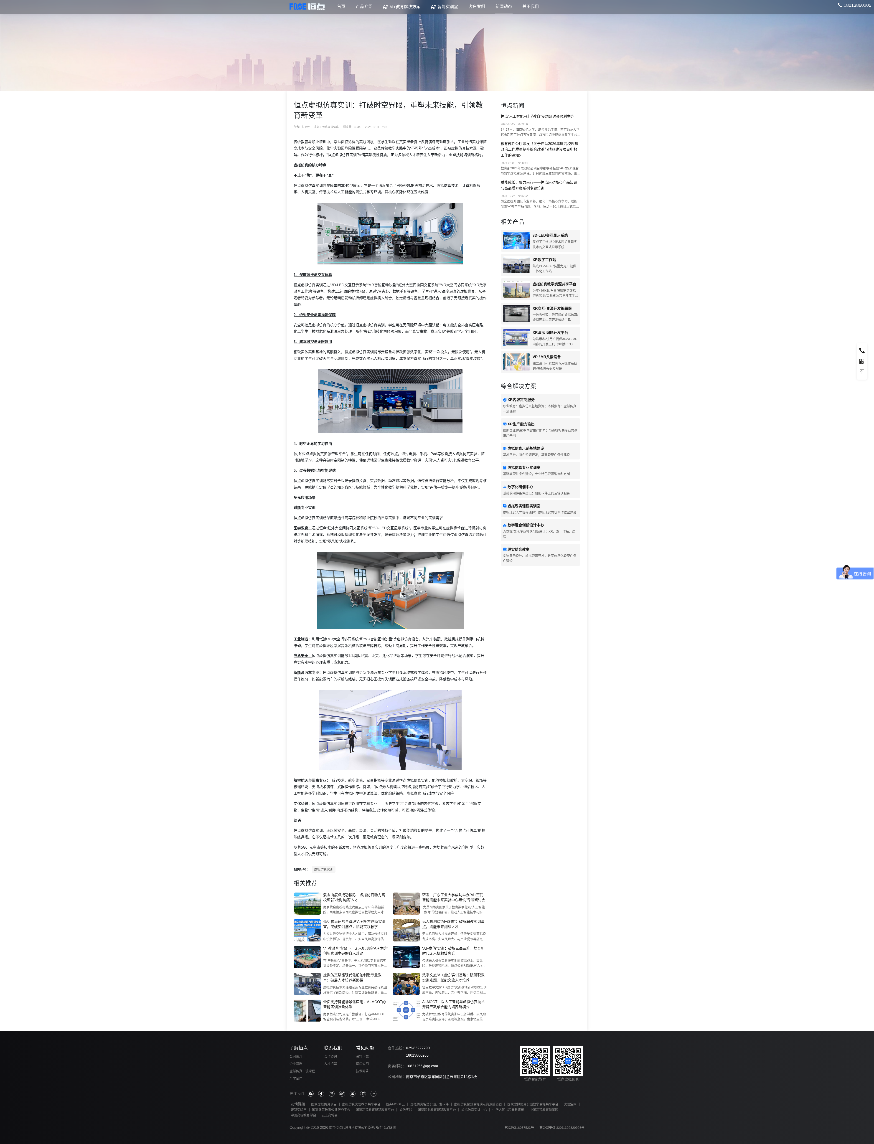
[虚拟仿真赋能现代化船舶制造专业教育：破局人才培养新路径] (307, 984)
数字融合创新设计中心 (526, 525)
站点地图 (390, 1127)
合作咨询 (330, 1056)
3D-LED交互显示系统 (550, 235)
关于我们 (530, 6)
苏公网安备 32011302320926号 (561, 1127)
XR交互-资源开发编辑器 (552, 308)
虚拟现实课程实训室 (524, 506)
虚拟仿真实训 (323, 869)
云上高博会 (330, 1115)
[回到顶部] (862, 372)
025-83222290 (418, 1048)
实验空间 (570, 1104)
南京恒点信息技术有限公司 (348, 1127)
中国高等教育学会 (303, 1115)
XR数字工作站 (544, 260)
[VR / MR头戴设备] (516, 362)
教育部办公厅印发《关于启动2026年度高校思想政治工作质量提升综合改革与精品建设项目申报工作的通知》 (539, 149)
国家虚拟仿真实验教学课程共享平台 (532, 1104)
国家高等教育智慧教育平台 (375, 1109)
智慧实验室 (299, 1109)
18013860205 (417, 1055)
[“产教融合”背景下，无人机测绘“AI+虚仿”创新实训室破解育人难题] (307, 957)
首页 (341, 6)
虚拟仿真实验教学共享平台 (361, 1104)
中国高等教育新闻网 (544, 1109)
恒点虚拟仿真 (330, 127)
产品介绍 (364, 6)
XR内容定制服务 (521, 400)
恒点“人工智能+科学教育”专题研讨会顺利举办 (537, 116)
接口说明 (362, 1063)
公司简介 (296, 1056)
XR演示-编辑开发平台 (550, 333)
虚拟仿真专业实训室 (524, 467)
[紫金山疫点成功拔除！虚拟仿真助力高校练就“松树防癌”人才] (307, 904)
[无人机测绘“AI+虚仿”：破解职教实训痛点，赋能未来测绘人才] (406, 930)
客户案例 (477, 6)
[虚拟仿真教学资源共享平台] (516, 289)
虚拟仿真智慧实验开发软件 (429, 1104)
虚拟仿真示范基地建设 (526, 448)
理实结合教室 (518, 549)
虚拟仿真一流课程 (302, 1071)
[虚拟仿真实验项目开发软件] (516, 313)
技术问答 (362, 1071)
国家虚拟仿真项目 (324, 1104)
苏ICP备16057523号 (519, 1127)
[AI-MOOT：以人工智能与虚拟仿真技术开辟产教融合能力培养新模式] (406, 1010)
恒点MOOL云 (395, 1104)
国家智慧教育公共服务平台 (331, 1109)
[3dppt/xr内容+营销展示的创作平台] (516, 338)
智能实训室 (447, 7)
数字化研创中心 (520, 487)
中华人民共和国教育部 (508, 1109)
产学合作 (296, 1078)
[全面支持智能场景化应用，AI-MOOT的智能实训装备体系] (307, 1010)
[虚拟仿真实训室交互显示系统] (516, 240)
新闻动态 (503, 6)
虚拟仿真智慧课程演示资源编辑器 (478, 1104)
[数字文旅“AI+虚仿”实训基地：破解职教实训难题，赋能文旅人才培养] (406, 984)
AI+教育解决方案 (404, 7)
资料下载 (362, 1056)
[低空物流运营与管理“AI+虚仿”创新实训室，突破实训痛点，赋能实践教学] (307, 930)
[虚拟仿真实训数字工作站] (516, 265)
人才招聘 (330, 1063)
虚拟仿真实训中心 (474, 1109)
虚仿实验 (405, 1109)
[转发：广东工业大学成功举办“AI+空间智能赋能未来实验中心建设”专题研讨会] (406, 904)
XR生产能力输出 (521, 424)
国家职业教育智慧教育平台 (437, 1109)
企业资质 (296, 1063)
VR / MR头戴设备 (547, 357)
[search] (854, 5)
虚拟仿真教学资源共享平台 (554, 284)
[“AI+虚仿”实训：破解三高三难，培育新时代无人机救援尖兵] (406, 957)
